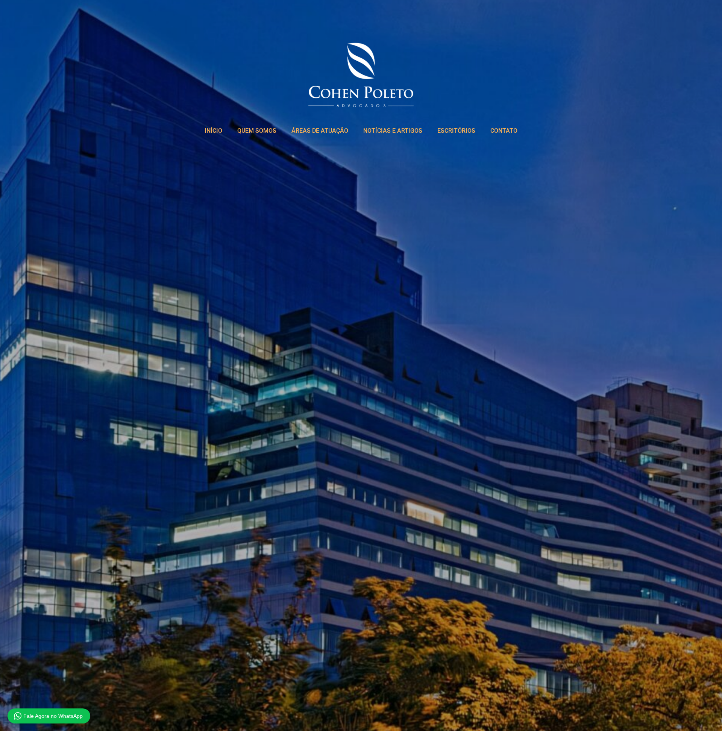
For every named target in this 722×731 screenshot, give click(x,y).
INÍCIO (213, 130)
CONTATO (503, 130)
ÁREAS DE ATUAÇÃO (319, 130)
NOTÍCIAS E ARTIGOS (392, 130)
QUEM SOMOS (256, 130)
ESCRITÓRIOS (456, 130)
